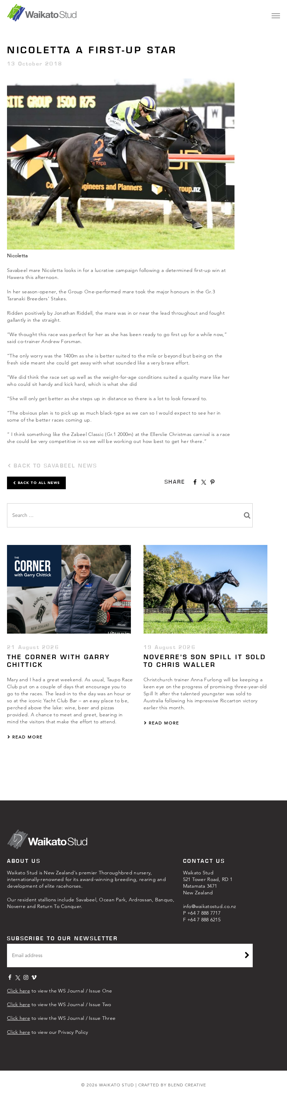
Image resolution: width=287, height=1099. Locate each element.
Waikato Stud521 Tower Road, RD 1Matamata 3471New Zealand (208, 882)
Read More (26, 736)
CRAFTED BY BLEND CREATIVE (172, 1084)
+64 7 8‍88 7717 (203, 913)
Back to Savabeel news (54, 466)
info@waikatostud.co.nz (209, 906)
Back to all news (38, 482)
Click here (18, 991)
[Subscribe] (247, 956)
